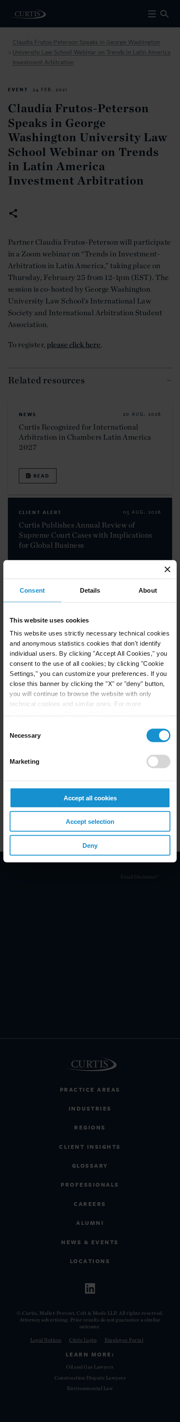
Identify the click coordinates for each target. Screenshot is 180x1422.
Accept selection (90, 821)
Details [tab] (90, 590)
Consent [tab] (32, 590)
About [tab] (148, 590)
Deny (90, 845)
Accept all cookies (90, 797)
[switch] (158, 761)
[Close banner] (167, 569)
